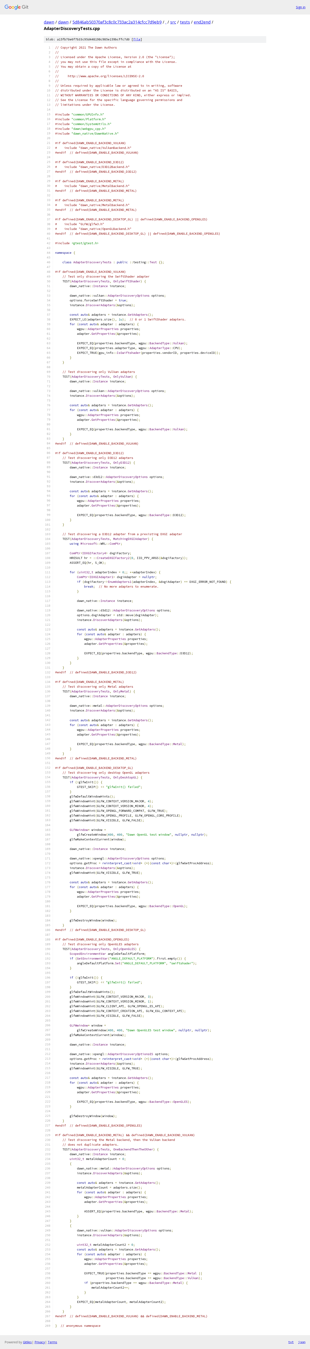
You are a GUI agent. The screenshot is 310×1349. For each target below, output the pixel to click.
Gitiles (27, 1342)
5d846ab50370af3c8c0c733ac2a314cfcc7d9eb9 (117, 22)
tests (185, 22)
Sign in (300, 7)
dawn (49, 22)
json (301, 1342)
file (136, 39)
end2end (202, 22)
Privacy (39, 1342)
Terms (52, 1342)
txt (291, 1342)
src (173, 22)
